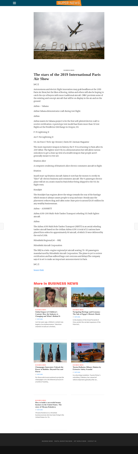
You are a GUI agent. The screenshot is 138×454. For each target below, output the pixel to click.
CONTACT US (92, 441)
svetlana (40, 319)
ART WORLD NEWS (80, 441)
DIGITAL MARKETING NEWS (63, 441)
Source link (39, 270)
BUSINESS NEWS (47, 441)
